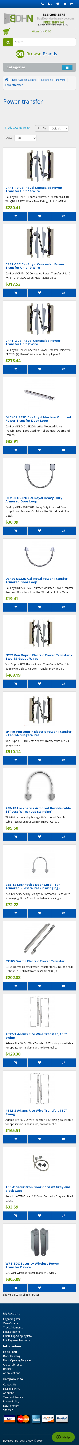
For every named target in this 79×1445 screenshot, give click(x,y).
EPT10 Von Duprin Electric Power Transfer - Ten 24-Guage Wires (38, 733)
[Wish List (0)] (57, 4)
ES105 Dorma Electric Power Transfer (35, 961)
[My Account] (50, 4)
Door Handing (11, 1356)
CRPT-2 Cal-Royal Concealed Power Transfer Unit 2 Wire (32, 342)
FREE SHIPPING (11, 1389)
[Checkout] (71, 4)
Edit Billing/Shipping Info (17, 1336)
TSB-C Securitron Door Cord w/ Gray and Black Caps (37, 1189)
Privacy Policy (11, 1401)
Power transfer (14, 85)
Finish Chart (10, 1352)
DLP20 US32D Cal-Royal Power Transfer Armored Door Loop (36, 580)
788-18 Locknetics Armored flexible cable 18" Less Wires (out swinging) (38, 810)
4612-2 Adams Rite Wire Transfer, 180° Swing (36, 1112)
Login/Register (11, 1319)
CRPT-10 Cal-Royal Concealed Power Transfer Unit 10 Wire (33, 189)
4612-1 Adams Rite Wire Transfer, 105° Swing (36, 1036)
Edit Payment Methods (16, 1340)
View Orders (10, 1323)
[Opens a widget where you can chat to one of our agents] (63, 1437)
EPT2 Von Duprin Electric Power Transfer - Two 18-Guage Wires (38, 657)
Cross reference (12, 1364)
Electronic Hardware (53, 80)
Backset (7, 1369)
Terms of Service (13, 1397)
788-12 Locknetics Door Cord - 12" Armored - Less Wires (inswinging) (32, 886)
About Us (8, 1393)
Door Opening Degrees (17, 1360)
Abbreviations (11, 1373)
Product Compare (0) (17, 127)
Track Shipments (13, 1327)
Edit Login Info (11, 1332)
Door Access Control (24, 80)
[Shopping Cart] (64, 4)
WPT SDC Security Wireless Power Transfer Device (32, 1265)
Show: (8, 138)
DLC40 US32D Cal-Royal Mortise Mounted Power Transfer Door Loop (38, 419)
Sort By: (42, 128)
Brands (50, 54)
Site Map (8, 1410)
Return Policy (11, 1405)
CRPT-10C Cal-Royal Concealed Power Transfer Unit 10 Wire (34, 266)
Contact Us (9, 1384)
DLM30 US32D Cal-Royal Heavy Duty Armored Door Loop (33, 499)
